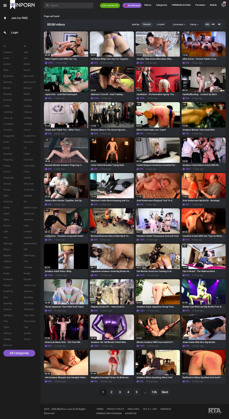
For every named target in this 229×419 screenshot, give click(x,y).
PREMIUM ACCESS (181, 5)
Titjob (6, 327)
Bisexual (7, 82)
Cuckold (28, 124)
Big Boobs (8, 76)
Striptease (29, 309)
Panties (7, 267)
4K (25, 46)
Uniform (7, 333)
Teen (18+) (29, 315)
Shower (7, 285)
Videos (147, 5)
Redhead (7, 279)
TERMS (99, 409)
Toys (26, 327)
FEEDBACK (165, 409)
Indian (6, 213)
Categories (161, 5)
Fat (25, 147)
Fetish (27, 154)
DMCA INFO (133, 409)
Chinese (28, 112)
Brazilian (7, 94)
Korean (7, 225)
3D (4, 46)
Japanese (29, 219)
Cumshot (7, 130)
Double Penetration (32, 136)
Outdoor (7, 261)
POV (26, 261)
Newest (147, 24)
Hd (25, 201)
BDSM (27, 64)
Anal (26, 52)
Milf (25, 249)
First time (28, 159)
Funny (26, 171)
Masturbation (30, 243)
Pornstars (200, 5)
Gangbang (8, 177)
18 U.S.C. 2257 (150, 409)
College (28, 118)
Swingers (8, 315)
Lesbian (28, 231)
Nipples (7, 255)
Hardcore (8, 201)
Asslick (7, 64)
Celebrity (7, 112)
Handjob (28, 195)
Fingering (8, 159)
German (7, 183)
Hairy (5, 195)
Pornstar (28, 267)
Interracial (29, 213)
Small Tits (8, 291)
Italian (6, 219)
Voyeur (27, 339)
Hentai (6, 207)
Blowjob (28, 88)
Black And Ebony (32, 82)
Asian (6, 58)
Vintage (7, 339)
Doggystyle (9, 136)
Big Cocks (29, 76)
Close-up (8, 118)
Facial (6, 147)
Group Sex (29, 189)
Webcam (7, 345)
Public (6, 273)
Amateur (7, 52)
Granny (6, 189)
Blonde (6, 88)
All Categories (19, 353)
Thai (5, 321)
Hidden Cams (30, 207)
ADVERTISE (130, 413)
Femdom (7, 154)
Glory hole (29, 183)
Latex (26, 225)
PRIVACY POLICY (115, 409)
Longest (161, 24)
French (6, 171)
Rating (193, 24)
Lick (5, 237)
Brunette (7, 100)
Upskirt (27, 333)
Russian (27, 279)
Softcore (28, 291)
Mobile (213, 5)
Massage (8, 243)
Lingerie (28, 237)
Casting (27, 106)
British (27, 94)
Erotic (6, 142)
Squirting (7, 303)
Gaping (27, 177)
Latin (5, 231)
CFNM (6, 106)
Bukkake (28, 100)
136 (154, 392)
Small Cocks (30, 285)
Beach (27, 70)
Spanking (28, 297)
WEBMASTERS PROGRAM (109, 413)
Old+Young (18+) (32, 255)
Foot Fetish (29, 165)
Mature (6, 249)
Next (165, 392)
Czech (27, 130)
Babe (6, 70)
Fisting (6, 165)
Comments (178, 24)
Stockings (29, 303)
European (28, 142)
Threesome (29, 321)
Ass (25, 58)
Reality (27, 273)
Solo (5, 297)
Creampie (8, 124)
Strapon (7, 309)
